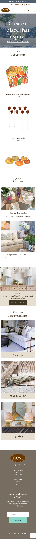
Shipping (18, 483)
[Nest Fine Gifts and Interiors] (5, 10)
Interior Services (18, 474)
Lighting (18, 436)
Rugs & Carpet (18, 396)
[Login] (22, 4)
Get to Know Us (18, 302)
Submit (18, 520)
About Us (18, 472)
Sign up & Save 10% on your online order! (18, 1)
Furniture (18, 355)
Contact (18, 481)
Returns (18, 485)
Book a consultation (18, 42)
